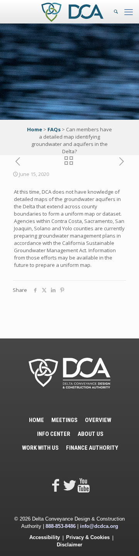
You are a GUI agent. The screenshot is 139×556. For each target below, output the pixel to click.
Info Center (53, 433)
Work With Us (40, 447)
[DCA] (72, 11)
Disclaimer (69, 545)
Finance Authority (92, 447)
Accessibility (44, 537)
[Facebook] (56, 485)
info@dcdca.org (99, 526)
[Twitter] (69, 485)
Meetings (64, 420)
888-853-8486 (61, 526)
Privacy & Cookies (88, 537)
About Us (90, 433)
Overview (98, 420)
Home (34, 129)
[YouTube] (83, 485)
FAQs (54, 129)
